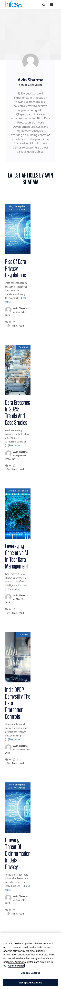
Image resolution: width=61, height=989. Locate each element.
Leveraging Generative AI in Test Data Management (16, 556)
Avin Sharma (20, 308)
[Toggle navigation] (52, 4)
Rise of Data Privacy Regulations (15, 269)
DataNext (23, 347)
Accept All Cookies (30, 982)
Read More (14, 445)
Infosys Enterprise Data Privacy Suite (16, 208)
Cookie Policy (16, 965)
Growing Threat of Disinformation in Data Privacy (17, 854)
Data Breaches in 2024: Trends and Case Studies (17, 412)
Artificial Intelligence (18, 490)
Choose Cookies (30, 972)
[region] (30, 961)
